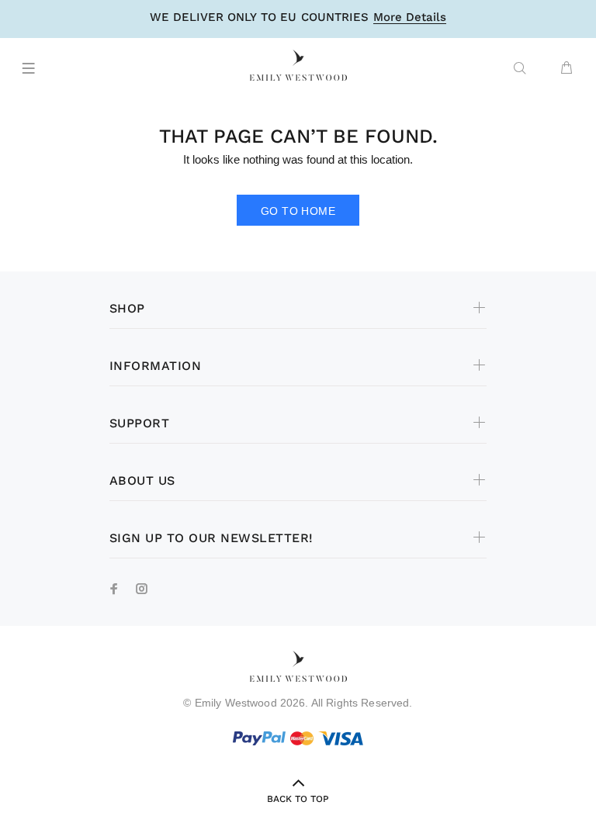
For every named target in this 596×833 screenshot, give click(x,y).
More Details (409, 18)
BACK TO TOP (298, 798)
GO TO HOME (298, 211)
